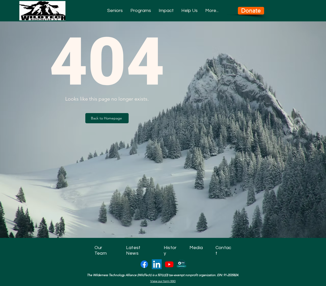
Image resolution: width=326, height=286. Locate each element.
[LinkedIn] (157, 264)
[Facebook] (144, 264)
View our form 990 (163, 281)
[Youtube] (169, 264)
